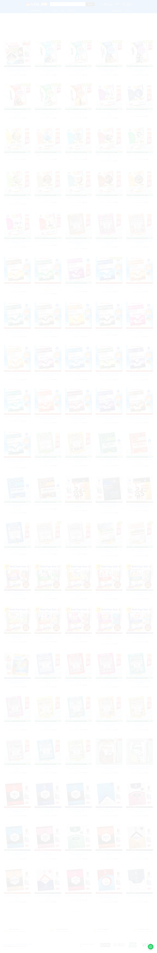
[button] (150, 946)
